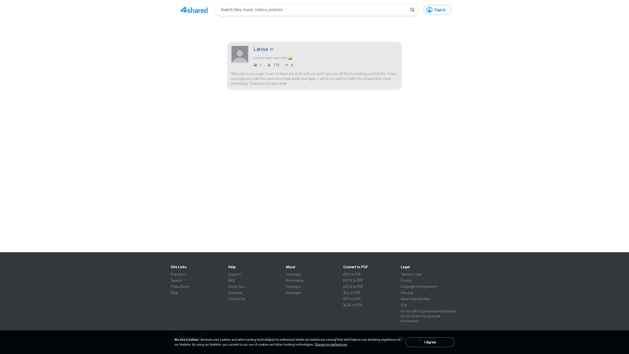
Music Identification (416, 299)
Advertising (294, 280)
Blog (174, 293)
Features (235, 293)
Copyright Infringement (419, 287)
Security (407, 293)
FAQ (231, 280)
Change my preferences (330, 344)
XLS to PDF (351, 293)
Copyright (293, 287)
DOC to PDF (352, 274)
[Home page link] (194, 10)
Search (176, 280)
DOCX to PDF (353, 287)
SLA (404, 305)
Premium (178, 274)
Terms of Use (411, 274)
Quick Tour (236, 287)
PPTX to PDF (353, 280)
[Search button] (412, 10)
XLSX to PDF (352, 305)
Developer (293, 293)
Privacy (406, 280)
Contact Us (236, 299)
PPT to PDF (352, 299)
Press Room (180, 287)
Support (234, 274)
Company (293, 274)
